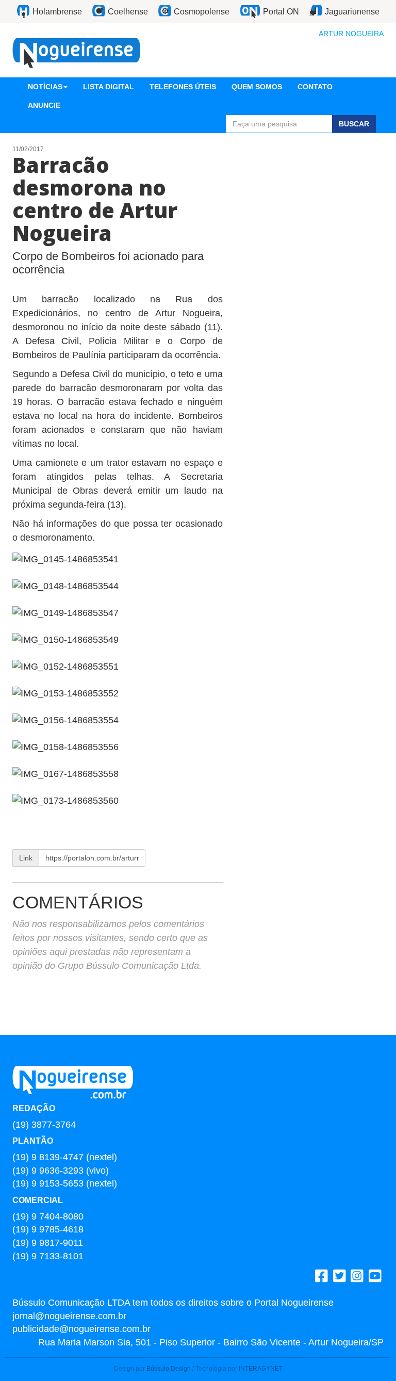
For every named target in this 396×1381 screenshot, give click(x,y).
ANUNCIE (44, 105)
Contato (315, 87)
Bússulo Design (168, 1368)
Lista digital (108, 87)
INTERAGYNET (261, 1368)
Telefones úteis (183, 87)
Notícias (45, 87)
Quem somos (257, 87)
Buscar (354, 124)
